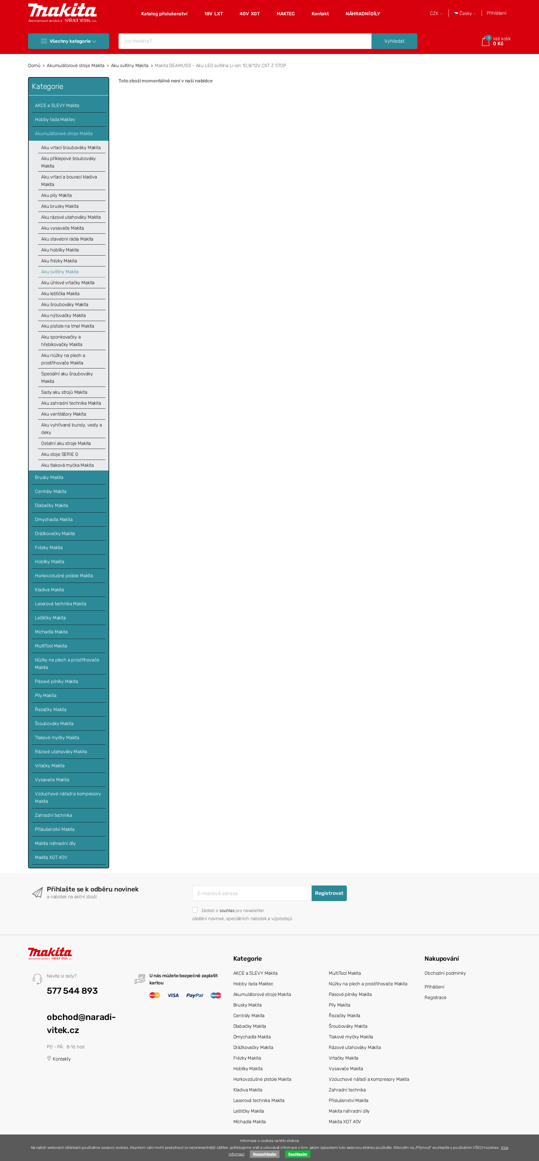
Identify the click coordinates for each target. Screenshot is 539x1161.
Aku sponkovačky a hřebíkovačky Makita (61, 340)
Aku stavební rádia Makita (67, 239)
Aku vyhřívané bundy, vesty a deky (71, 428)
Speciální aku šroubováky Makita (67, 377)
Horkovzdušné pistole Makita (64, 575)
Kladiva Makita (49, 590)
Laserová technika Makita (60, 604)
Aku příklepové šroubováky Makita (68, 162)
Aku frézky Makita (59, 261)
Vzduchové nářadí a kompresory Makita (68, 797)
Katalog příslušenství (164, 14)
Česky (465, 13)
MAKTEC (286, 14)
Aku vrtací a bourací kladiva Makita (69, 180)
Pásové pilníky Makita (56, 681)
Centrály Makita (50, 491)
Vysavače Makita (52, 780)
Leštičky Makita (50, 618)
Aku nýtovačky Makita (63, 315)
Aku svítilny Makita (129, 65)
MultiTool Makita (51, 646)
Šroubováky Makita (54, 723)
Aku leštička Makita (60, 293)
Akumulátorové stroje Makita (75, 65)
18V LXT (213, 14)
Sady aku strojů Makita (64, 392)
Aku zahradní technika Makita (71, 403)
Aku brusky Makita (59, 206)
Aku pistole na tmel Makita (67, 326)
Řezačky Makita (50, 709)
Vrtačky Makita (50, 765)
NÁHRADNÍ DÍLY (363, 14)
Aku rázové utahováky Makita (71, 217)
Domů (34, 65)
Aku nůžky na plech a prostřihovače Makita (63, 359)
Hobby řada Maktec (55, 119)
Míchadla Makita (51, 632)
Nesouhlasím (264, 1154)
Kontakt (320, 14)
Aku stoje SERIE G (59, 454)
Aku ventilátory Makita (63, 414)
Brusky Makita (49, 477)
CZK (435, 13)
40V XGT (250, 14)
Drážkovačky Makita (55, 533)
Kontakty (61, 1059)
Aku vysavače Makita (62, 228)
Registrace (435, 997)
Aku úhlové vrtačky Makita (68, 282)
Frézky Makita (49, 547)
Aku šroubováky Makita (64, 304)
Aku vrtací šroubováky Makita (71, 147)
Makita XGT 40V (51, 857)
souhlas (227, 910)
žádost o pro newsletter (233, 910)
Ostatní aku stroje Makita (66, 443)
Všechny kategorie (70, 41)
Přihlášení (496, 13)
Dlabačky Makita (51, 505)
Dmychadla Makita (54, 519)
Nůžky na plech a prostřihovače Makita (67, 663)
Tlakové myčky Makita (57, 737)
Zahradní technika (53, 815)
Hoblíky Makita (49, 561)
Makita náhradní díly (55, 843)
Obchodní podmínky (445, 973)
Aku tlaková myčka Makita (67, 465)
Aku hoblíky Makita (60, 250)
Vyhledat (394, 41)
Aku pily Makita (56, 195)
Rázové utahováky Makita (61, 751)
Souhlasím (297, 1154)
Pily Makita (45, 695)
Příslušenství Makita (55, 829)
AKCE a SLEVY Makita (57, 105)
